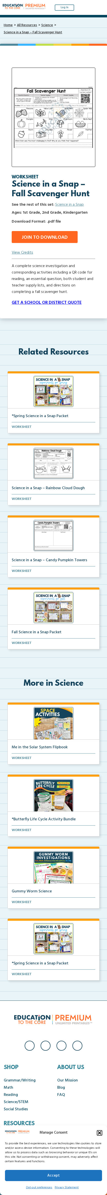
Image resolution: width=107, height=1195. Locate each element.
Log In (64, 7)
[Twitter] (61, 1045)
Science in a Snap (69, 204)
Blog (61, 1087)
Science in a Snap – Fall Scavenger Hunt (33, 32)
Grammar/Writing (20, 1080)
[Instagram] (45, 1045)
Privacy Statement (67, 1187)
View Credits (22, 252)
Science (47, 25)
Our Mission (67, 1080)
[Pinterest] (77, 1045)
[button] (99, 1132)
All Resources (27, 25)
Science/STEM (16, 1102)
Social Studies (16, 1109)
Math (8, 1087)
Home (8, 25)
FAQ (61, 1095)
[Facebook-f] (29, 1045)
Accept (53, 1176)
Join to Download (45, 237)
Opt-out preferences (39, 1187)
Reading (11, 1095)
